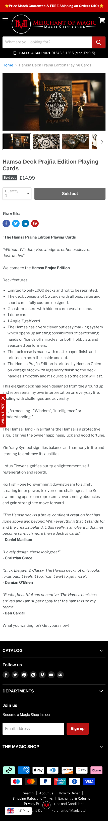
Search (28, 793)
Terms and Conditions (67, 804)
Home (8, 65)
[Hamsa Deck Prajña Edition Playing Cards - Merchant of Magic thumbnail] (17, 142)
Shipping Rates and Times (33, 798)
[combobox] (47, 42)
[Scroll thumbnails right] (101, 142)
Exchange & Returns (74, 798)
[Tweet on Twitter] (16, 223)
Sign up (78, 728)
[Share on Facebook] (6, 223)
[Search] (98, 42)
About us (46, 793)
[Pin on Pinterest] (35, 223)
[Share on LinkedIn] (25, 223)
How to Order (69, 793)
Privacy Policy (34, 804)
